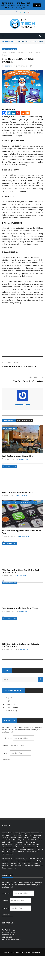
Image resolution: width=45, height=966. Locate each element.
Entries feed (10, 704)
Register (9, 697)
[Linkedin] (13, 113)
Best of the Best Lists (9, 49)
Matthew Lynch (8, 66)
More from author (24, 420)
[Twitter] (9, 113)
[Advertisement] (22, 329)
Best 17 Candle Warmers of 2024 (18, 492)
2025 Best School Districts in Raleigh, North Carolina (20, 645)
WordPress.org (11, 711)
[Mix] (27, 113)
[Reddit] (23, 113)
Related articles (9, 420)
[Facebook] (4, 113)
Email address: (7, 738)
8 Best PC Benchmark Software (19, 366)
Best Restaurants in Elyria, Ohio (17, 456)
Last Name (5, 753)
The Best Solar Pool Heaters (28, 381)
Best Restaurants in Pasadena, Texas (20, 608)
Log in (8, 701)
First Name (5, 746)
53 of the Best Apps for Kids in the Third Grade (21, 531)
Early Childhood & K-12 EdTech (27, 503)
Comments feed (12, 707)
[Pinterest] (18, 113)
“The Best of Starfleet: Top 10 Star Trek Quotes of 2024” (20, 571)
